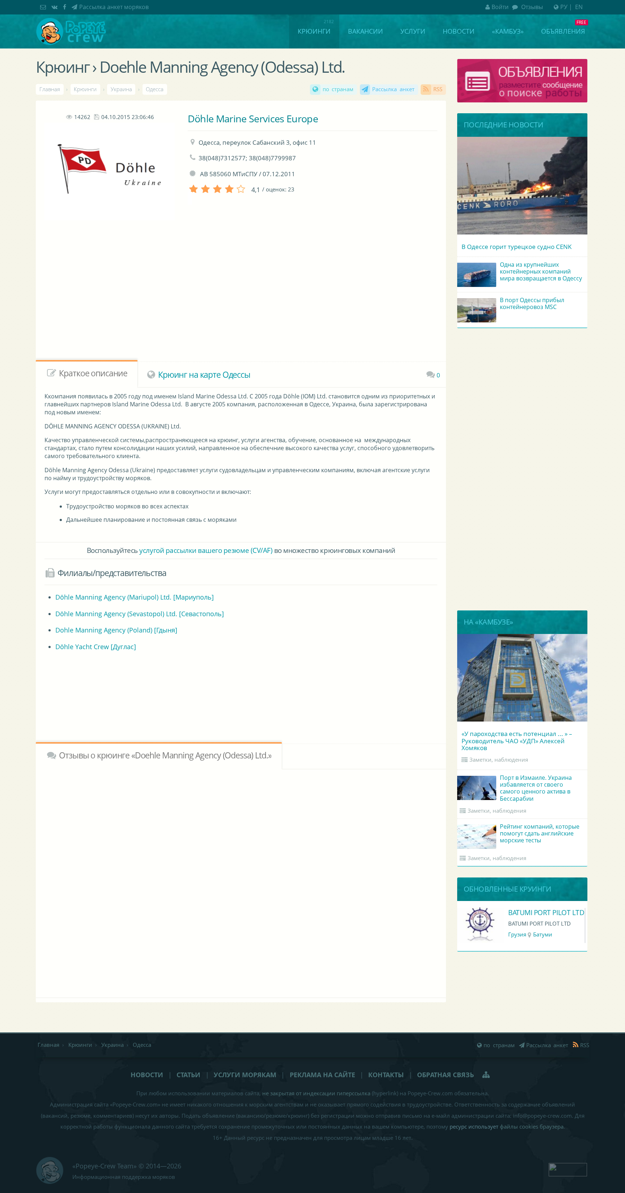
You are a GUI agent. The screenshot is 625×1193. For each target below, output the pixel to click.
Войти (500, 7)
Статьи (188, 1074)
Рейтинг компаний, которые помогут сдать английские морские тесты (539, 833)
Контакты (386, 1074)
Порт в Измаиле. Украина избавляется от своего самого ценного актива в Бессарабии (536, 788)
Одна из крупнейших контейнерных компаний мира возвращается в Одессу (541, 271)
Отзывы (531, 7)
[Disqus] (240, 882)
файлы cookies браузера (532, 1126)
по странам (338, 89)
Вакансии (365, 31)
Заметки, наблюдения (498, 759)
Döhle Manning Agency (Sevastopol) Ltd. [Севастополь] (139, 613)
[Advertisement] (221, 302)
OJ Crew (520, 912)
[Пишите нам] (44, 7)
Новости (459, 31)
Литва (516, 934)
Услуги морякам (245, 1074)
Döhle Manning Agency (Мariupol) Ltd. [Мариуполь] (134, 597)
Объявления (563, 31)
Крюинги (314, 31)
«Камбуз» (508, 31)
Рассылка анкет (393, 89)
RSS (437, 89)
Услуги (412, 31)
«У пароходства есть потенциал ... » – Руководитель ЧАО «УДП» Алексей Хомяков (517, 740)
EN (579, 7)
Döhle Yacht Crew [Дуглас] (95, 646)
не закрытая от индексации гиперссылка (316, 1093)
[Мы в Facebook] (65, 7)
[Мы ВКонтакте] (55, 7)
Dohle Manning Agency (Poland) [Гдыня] (116, 630)
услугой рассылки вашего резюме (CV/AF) (205, 550)
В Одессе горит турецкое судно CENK (516, 246)
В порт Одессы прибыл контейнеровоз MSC (532, 303)
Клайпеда (544, 934)
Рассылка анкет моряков (114, 7)
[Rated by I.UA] (568, 1168)
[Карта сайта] (486, 1074)
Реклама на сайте (322, 1074)
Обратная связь (445, 1074)
